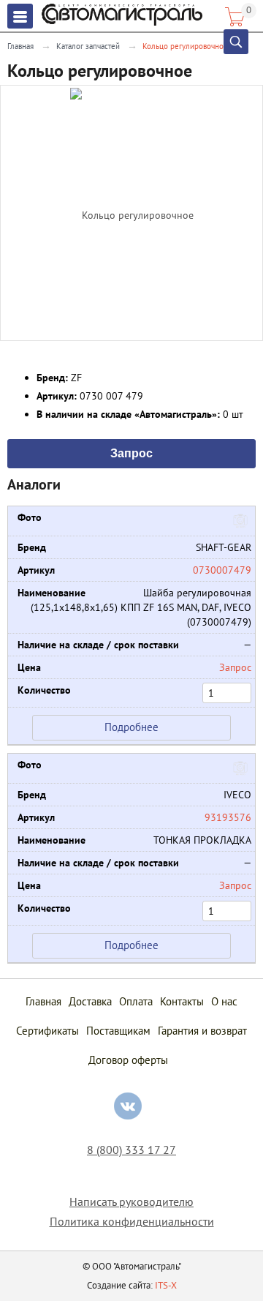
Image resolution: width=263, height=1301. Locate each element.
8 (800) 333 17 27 (131, 1150)
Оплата (136, 1001)
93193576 (228, 817)
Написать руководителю (131, 1202)
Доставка (90, 1001)
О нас (224, 1001)
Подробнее (131, 727)
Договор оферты (128, 1060)
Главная (20, 46)
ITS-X (166, 1285)
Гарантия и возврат (202, 1031)
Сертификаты (47, 1031)
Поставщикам (118, 1031)
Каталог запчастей (88, 46)
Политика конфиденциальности (132, 1221)
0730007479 (222, 570)
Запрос (131, 452)
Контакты (182, 1001)
